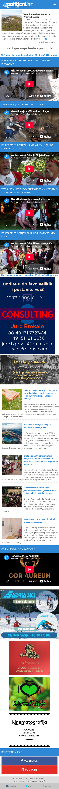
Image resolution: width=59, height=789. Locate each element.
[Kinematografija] (29, 730)
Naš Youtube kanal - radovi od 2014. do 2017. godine (29, 275)
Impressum (32, 781)
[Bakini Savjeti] (29, 658)
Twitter (30, 786)
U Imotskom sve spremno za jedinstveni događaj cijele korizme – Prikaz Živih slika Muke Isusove (40, 490)
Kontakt (42, 781)
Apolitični (18, 4)
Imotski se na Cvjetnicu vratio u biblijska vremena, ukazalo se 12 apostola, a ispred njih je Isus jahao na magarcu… (41, 460)
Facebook (31, 760)
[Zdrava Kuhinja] (29, 694)
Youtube (31, 769)
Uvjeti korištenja (20, 781)
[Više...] (46, 39)
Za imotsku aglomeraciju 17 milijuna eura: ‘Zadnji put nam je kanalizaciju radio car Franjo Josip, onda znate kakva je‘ (40, 394)
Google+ (48, 786)
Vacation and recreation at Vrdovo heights (37, 15)
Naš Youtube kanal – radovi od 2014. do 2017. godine (29, 55)
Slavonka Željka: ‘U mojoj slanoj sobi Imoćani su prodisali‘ (40, 520)
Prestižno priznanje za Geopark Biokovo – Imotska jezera (37, 426)
